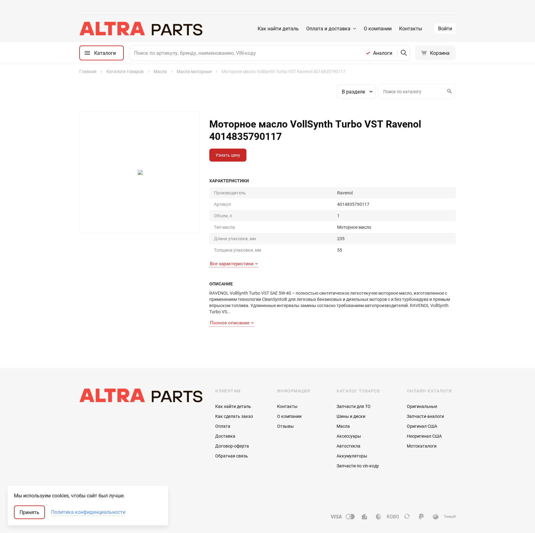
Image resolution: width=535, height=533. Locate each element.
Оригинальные (422, 406)
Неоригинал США (424, 436)
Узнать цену (227, 155)
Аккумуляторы (352, 456)
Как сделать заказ (234, 416)
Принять (29, 512)
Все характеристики (232, 263)
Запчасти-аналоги (425, 416)
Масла (343, 426)
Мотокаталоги (422, 446)
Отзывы (285, 426)
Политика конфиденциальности (88, 512)
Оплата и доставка (328, 28)
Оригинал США (422, 426)
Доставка (225, 436)
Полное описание (230, 322)
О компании (378, 28)
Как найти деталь (278, 28)
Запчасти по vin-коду (358, 466)
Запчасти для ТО (354, 406)
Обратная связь (231, 456)
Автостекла (348, 446)
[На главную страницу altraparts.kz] (141, 28)
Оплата (222, 426)
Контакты (410, 28)
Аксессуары (349, 436)
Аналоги (382, 53)
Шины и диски (351, 416)
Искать (450, 91)
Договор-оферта (232, 446)
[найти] (403, 53)
